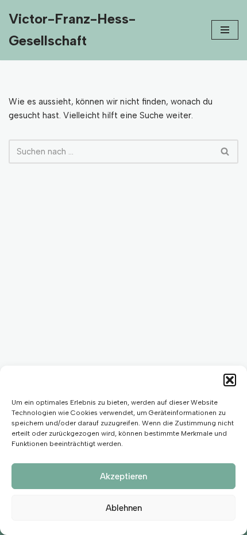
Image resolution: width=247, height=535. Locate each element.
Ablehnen (124, 508)
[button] (230, 380)
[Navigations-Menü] (224, 30)
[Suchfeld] (225, 151)
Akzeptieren (123, 476)
